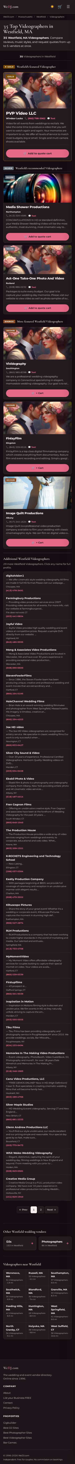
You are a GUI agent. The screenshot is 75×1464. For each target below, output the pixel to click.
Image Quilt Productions (24, 513)
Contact (8, 1402)
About (7, 1392)
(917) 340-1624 (17, 522)
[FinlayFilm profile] (37, 418)
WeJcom (10, 7)
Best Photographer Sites (17, 1432)
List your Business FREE (17, 1397)
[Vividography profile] (37, 343)
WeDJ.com (8, 17)
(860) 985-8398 (17, 372)
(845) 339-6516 (17, 447)
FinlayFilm (14, 438)
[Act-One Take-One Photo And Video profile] (37, 259)
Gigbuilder (9, 1422)
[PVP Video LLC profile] (37, 90)
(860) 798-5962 (36, 118)
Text (51, 118)
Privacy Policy (11, 1407)
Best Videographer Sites (17, 1437)
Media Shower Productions (27, 207)
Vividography (16, 363)
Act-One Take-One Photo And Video (35, 278)
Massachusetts (25, 17)
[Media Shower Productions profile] (37, 188)
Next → (51, 1209)
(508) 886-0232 (17, 287)
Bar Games (9, 1442)
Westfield (41, 17)
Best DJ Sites (11, 1427)
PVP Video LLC (21, 113)
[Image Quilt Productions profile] (37, 493)
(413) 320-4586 (17, 215)
